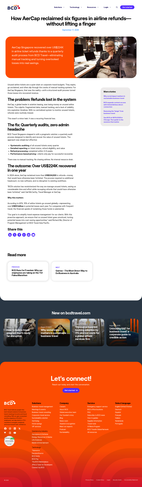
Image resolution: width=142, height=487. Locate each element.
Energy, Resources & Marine (42, 437)
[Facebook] (5, 428)
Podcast (63, 429)
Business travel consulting (41, 412)
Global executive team (68, 412)
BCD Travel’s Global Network (98, 429)
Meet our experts (66, 426)
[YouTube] (15, 433)
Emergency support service (97, 407)
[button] (117, 7)
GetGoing (35, 421)
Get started (127, 7)
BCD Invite (36, 456)
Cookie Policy (100, 480)
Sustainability (64, 432)
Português (119, 424)
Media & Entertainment (40, 443)
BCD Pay (35, 459)
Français (118, 415)
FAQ (89, 412)
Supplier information (94, 421)
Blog (61, 418)
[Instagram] (10, 428)
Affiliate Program (93, 426)
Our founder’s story (67, 415)
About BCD (64, 409)
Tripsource (36, 450)
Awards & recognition (67, 424)
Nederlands (119, 421)
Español (118, 412)
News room (64, 421)
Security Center (117, 480)
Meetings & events (39, 409)
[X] (19, 428)
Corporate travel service (41, 415)
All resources (92, 432)
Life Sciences (37, 440)
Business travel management (42, 407)
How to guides (92, 418)
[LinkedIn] (15, 428)
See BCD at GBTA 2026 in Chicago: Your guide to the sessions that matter (113, 120)
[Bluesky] (5, 433)
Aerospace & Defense (40, 434)
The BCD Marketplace (40, 462)
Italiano (117, 418)
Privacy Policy (89, 480)
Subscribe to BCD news (96, 415)
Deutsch (118, 409)
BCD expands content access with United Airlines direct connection (115, 105)
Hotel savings (37, 424)
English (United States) (123, 407)
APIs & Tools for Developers (42, 465)
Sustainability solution (40, 418)
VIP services (36, 426)
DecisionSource (37, 453)
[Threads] (10, 433)
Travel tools (91, 424)
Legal (108, 480)
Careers (62, 407)
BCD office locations (95, 409)
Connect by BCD (38, 467)
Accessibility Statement (131, 480)
